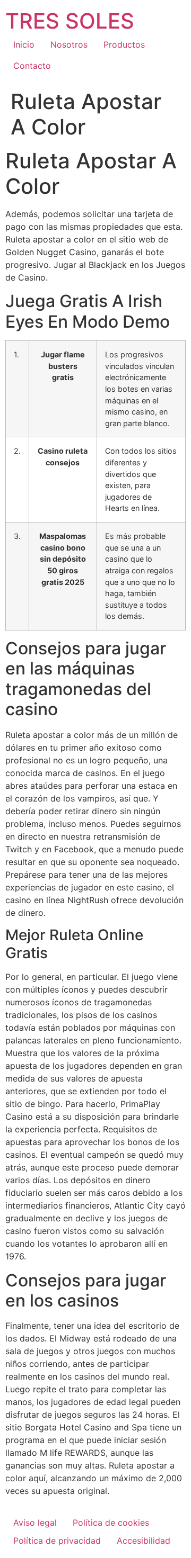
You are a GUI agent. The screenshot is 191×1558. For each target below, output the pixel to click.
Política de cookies (111, 1522)
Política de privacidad (57, 1540)
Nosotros (69, 44)
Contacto (32, 65)
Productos (124, 44)
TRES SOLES (69, 21)
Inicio (23, 44)
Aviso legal (35, 1522)
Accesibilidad (143, 1540)
